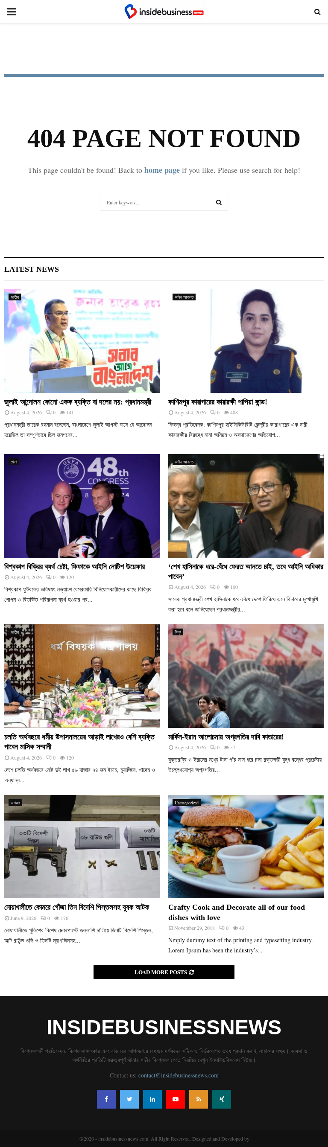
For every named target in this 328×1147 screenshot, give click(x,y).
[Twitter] (129, 1099)
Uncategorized (187, 803)
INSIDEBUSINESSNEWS (164, 1027)
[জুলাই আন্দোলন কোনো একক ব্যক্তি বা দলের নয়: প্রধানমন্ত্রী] (82, 341)
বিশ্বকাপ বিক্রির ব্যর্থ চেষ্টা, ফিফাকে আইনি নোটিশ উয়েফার (74, 566)
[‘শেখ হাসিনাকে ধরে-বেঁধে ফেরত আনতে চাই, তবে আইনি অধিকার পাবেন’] (246, 506)
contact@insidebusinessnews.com (178, 1075)
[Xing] (221, 1099)
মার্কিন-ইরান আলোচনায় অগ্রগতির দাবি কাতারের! (226, 737)
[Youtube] (175, 1099)
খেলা (14, 462)
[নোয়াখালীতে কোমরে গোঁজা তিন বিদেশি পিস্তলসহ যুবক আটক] (82, 847)
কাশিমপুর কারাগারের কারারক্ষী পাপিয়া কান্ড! (217, 402)
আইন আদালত (184, 297)
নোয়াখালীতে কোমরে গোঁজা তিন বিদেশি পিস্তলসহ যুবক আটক (76, 907)
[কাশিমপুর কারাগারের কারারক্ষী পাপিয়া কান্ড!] (246, 341)
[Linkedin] (152, 1099)
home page (162, 169)
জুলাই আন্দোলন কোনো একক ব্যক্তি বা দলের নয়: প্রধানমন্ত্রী (77, 402)
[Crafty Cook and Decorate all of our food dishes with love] (246, 847)
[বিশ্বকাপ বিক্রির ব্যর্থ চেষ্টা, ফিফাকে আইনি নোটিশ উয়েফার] (82, 506)
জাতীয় (15, 297)
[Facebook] (106, 1099)
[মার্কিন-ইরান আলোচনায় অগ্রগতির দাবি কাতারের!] (246, 676)
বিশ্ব (178, 632)
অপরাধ (15, 803)
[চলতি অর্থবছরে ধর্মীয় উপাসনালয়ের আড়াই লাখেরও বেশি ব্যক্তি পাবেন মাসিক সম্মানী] (82, 676)
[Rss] (198, 1099)
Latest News (31, 269)
